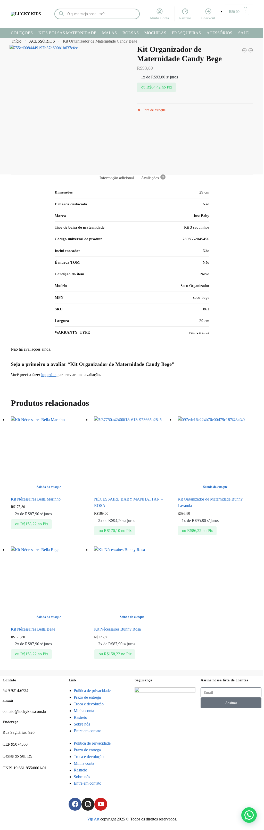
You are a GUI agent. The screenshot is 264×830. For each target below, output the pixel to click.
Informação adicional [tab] (117, 178)
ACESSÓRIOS (42, 41)
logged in (48, 375)
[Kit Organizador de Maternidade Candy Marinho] (244, 50)
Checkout (208, 18)
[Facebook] (75, 804)
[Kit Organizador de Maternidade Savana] (250, 50)
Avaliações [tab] (150, 177)
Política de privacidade (92, 690)
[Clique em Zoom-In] (69, 106)
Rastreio (185, 18)
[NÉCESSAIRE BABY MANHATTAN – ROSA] (132, 454)
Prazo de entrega (87, 697)
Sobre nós (82, 724)
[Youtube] (100, 804)
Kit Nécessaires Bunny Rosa (117, 629)
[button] (249, 815)
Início (16, 41)
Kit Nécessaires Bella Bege (33, 629)
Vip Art (93, 819)
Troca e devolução (89, 704)
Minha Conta (159, 18)
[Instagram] (87, 804)
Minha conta (84, 710)
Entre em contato (87, 731)
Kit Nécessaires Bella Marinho (36, 499)
